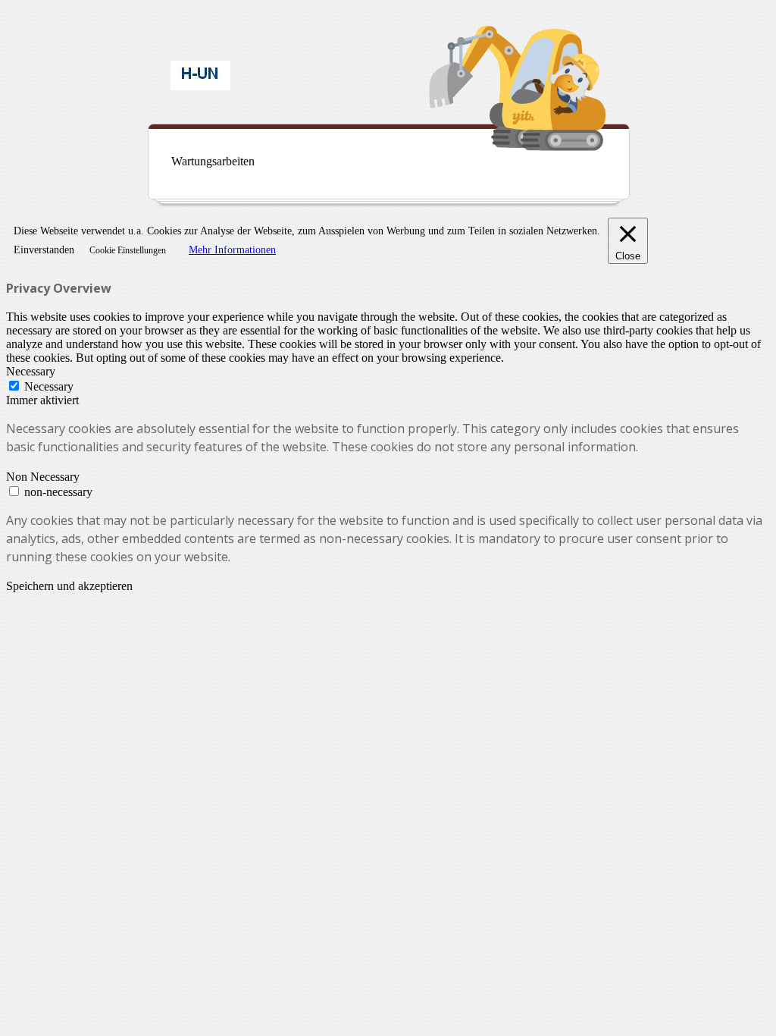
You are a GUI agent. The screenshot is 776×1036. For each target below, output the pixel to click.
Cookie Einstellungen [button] (127, 250)
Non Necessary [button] (43, 476)
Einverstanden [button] (44, 250)
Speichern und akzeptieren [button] (69, 585)
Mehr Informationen (232, 250)
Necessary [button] (30, 371)
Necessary (49, 386)
